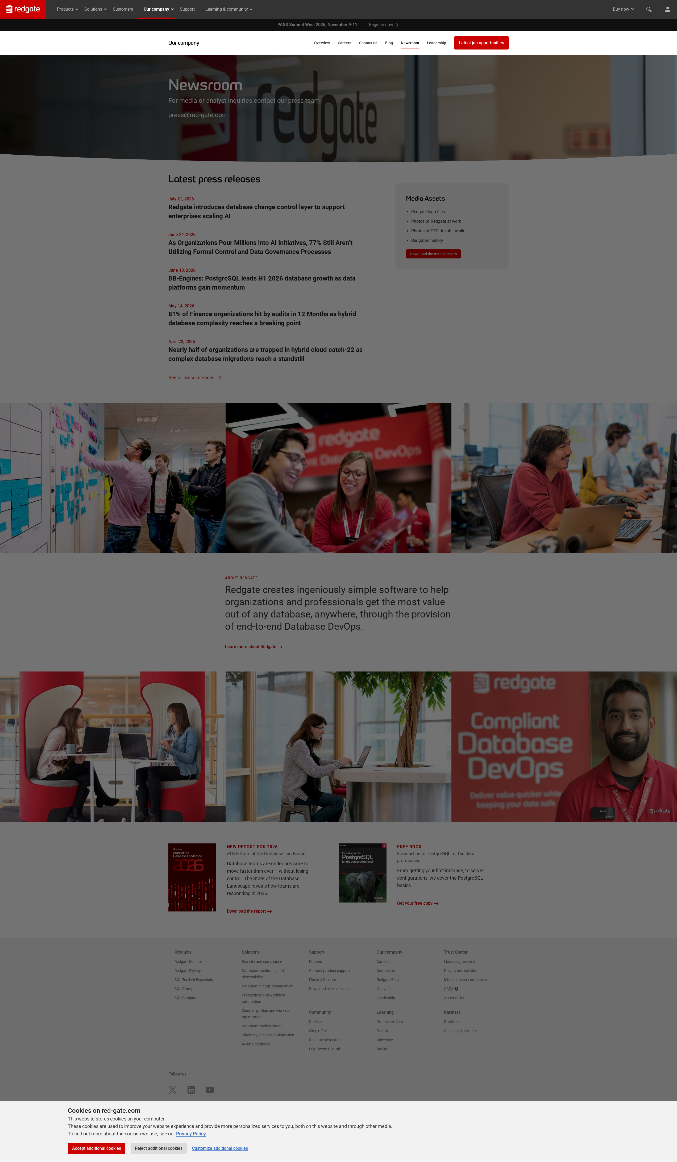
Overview (322, 43)
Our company (156, 9)
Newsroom (410, 43)
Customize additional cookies (220, 1148)
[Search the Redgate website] (649, 9)
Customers (123, 9)
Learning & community (226, 9)
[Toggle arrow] (632, 9)
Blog (389, 43)
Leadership (436, 43)
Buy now (621, 9)
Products (65, 9)
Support (187, 9)
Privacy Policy (191, 1133)
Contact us (368, 43)
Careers (344, 43)
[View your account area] (667, 9)
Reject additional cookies (158, 1148)
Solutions (93, 9)
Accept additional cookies (96, 1148)
